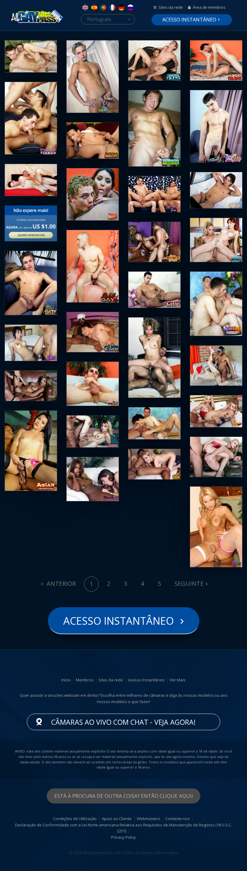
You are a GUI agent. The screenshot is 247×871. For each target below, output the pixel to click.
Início (66, 680)
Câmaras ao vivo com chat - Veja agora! (123, 722)
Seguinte (189, 583)
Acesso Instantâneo (189, 19)
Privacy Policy (123, 837)
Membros (84, 680)
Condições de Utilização (75, 818)
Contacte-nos (177, 818)
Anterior (60, 583)
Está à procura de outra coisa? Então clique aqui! (123, 795)
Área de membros (209, 7)
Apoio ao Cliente (117, 818)
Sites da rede (170, 7)
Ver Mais (178, 680)
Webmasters (148, 818)
